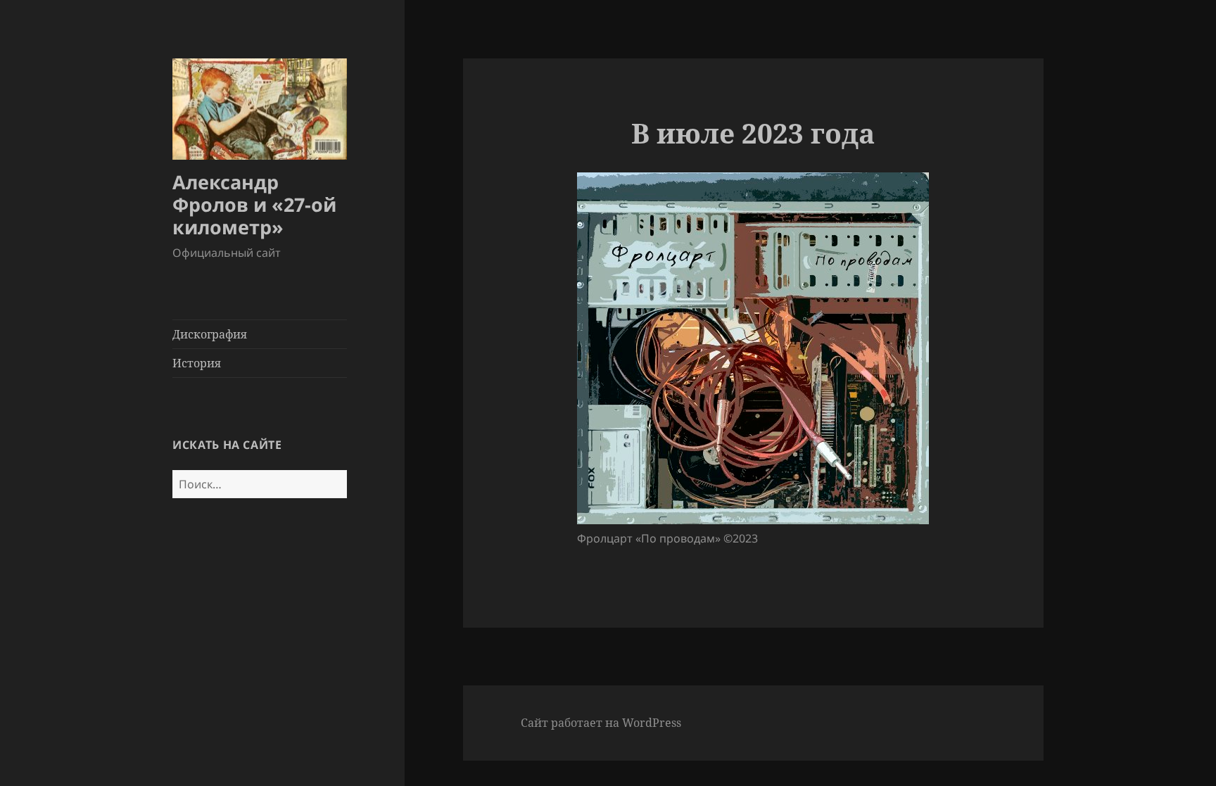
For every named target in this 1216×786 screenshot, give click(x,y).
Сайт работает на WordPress (601, 722)
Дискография (209, 334)
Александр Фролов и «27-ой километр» (254, 204)
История (196, 363)
